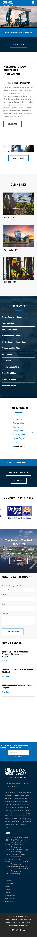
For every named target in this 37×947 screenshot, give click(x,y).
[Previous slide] (5, 762)
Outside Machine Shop (11, 348)
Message (5, 636)
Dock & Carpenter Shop (11, 317)
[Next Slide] (33, 444)
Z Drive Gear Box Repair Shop (14, 342)
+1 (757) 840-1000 (11, 809)
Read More (5, 683)
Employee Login (10, 924)
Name (4, 617)
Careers (7, 912)
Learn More (12, 124)
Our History (9, 217)
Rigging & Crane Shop (11, 367)
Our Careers (9, 282)
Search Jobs (18, 503)
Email (3, 627)
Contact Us (8, 915)
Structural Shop (8, 379)
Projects (7, 909)
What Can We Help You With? (11, 608)
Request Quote (18, 45)
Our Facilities (10, 250)
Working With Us (10, 918)
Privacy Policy (25, 945)
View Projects (18, 158)
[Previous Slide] (4, 444)
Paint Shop (6, 354)
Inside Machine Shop (10, 336)
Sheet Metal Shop (9, 373)
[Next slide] (32, 762)
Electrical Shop (8, 323)
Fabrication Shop (9, 329)
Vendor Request (10, 921)
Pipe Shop (6, 360)
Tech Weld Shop (8, 385)
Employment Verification (18, 495)
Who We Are (9, 903)
